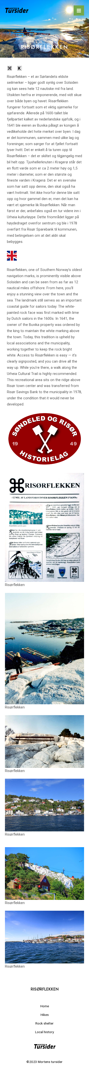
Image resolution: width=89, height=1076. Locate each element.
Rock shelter (44, 1023)
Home (44, 1006)
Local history (44, 1032)
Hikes (45, 1015)
